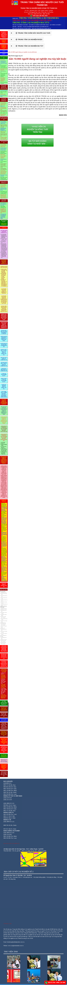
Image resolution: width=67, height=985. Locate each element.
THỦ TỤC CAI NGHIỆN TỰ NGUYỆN (20, 24)
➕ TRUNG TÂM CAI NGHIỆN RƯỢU (27, 39)
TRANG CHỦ (15, 18)
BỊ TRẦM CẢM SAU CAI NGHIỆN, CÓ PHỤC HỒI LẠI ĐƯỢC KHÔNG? (4, 578)
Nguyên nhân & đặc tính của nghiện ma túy (3, 135)
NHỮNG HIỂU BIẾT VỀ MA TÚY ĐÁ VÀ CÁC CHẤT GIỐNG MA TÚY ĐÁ (4, 563)
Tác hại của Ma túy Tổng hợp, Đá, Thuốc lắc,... (3, 156)
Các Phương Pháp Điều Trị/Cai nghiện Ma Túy (3, 189)
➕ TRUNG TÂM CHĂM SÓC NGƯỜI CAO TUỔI (31, 33)
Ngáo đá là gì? (2, 154)
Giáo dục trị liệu (2, 94)
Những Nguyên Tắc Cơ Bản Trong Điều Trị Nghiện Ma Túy (3, 192)
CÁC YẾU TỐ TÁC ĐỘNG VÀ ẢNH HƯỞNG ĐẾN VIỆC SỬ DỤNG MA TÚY (3, 538)
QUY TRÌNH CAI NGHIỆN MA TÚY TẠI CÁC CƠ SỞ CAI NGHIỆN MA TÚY (3, 210)
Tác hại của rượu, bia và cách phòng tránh (3, 108)
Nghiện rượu (2, 106)
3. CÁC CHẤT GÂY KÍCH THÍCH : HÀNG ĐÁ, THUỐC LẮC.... (3, 681)
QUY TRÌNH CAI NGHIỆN (55, 24)
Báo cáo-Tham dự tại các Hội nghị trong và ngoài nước (3, 66)
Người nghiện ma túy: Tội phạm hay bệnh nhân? (3, 204)
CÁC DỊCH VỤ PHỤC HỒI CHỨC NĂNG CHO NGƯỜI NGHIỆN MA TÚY (4, 569)
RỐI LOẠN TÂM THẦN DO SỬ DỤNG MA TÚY (41, 28)
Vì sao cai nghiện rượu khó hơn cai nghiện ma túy (3, 103)
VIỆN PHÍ (20, 26)
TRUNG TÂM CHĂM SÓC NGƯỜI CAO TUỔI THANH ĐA (42, 3)
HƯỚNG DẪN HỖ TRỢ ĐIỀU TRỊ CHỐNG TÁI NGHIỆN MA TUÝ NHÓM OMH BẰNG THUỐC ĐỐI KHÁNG (4, 420)
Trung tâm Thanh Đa (3, 90)
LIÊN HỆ (14, 26)
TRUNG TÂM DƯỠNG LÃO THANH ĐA (39, 18)
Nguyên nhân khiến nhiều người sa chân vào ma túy (3, 126)
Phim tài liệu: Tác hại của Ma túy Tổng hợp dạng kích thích (3, 178)
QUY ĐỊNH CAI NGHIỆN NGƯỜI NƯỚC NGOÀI (39, 24)
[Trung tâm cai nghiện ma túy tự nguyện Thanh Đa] (2, 19)
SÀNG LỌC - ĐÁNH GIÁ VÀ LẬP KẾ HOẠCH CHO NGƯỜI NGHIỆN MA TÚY (4, 558)
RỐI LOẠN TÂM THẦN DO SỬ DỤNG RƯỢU (21, 28)
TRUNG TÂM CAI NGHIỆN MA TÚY (30, 22)
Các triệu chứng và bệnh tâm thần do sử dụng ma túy (3, 149)
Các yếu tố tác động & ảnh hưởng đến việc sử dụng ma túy (3, 138)
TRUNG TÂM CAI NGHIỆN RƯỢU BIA (31, 20)
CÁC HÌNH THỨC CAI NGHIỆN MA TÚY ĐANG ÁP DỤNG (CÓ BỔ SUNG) (3, 216)
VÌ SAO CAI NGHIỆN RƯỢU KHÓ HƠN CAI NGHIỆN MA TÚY (35, 26)
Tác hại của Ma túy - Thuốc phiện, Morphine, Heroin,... (3, 152)
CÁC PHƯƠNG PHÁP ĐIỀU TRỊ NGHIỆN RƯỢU (3, 99)
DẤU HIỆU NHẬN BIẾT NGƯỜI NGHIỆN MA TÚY (4, 118)
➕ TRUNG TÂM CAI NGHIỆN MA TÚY (28, 46)
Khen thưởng (2, 59)
